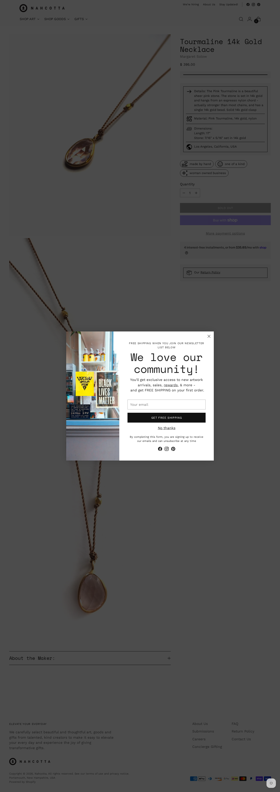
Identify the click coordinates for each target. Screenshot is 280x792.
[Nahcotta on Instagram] (166, 449)
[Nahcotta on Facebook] (160, 449)
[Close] (209, 336)
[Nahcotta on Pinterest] (173, 449)
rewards (171, 385)
